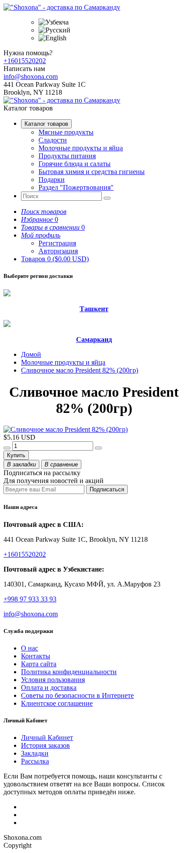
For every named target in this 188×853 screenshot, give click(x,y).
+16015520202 (24, 60)
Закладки (35, 753)
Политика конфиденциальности (69, 671)
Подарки (51, 179)
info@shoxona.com (30, 76)
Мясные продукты (66, 132)
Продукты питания (67, 156)
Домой (31, 354)
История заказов (45, 745)
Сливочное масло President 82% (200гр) (79, 370)
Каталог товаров (46, 124)
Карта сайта (38, 664)
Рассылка (35, 761)
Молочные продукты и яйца (80, 148)
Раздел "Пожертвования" (76, 187)
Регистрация (57, 243)
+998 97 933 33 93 (29, 599)
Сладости (52, 140)
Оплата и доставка (49, 687)
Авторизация (58, 251)
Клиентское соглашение (57, 703)
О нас (29, 648)
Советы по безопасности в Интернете (77, 695)
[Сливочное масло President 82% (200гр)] (65, 429)
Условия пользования (53, 679)
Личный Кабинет (47, 737)
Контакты (35, 656)
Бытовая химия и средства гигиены (91, 171)
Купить (16, 455)
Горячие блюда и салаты (74, 163)
